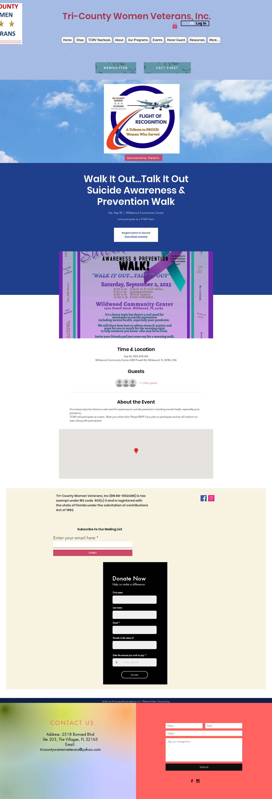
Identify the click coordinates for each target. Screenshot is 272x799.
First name (118, 592)
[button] (174, 25)
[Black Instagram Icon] (198, 781)
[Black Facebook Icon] (192, 781)
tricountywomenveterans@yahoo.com (70, 749)
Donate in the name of (123, 638)
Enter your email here (74, 538)
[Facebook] (204, 498)
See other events (136, 236)
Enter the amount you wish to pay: (129, 655)
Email (115, 623)
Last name (117, 608)
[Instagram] (211, 498)
